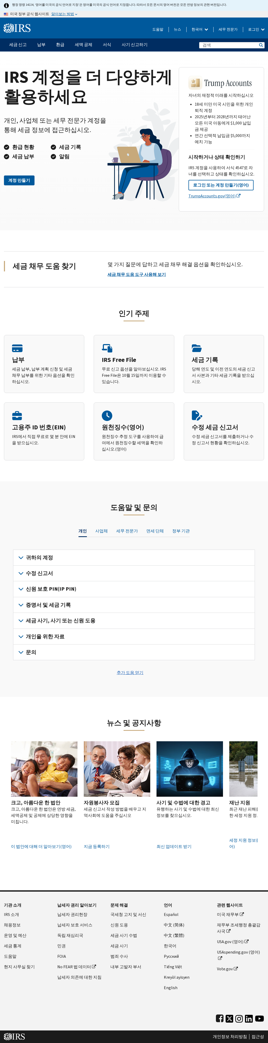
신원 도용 (119, 925)
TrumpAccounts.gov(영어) (212, 196)
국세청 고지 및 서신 (128, 914)
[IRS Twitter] (229, 1017)
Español (171, 914)
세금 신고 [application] (18, 44)
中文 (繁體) (174, 935)
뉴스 (177, 29)
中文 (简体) (174, 925)
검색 (260, 45)
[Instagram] (239, 1017)
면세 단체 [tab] (155, 531)
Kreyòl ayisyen (176, 977)
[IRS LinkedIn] (249, 1017)
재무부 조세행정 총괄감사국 (238, 928)
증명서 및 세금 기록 (48, 604)
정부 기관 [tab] (181, 531)
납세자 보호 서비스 (74, 925)
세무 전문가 (228, 29)
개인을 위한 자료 (45, 636)
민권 (61, 946)
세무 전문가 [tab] (127, 531)
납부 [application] (41, 44)
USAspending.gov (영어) (238, 952)
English (170, 987)
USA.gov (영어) (230, 941)
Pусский (171, 956)
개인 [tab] (83, 531)
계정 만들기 (19, 180)
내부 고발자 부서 (125, 967)
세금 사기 (119, 946)
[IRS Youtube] (259, 1017)
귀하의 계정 (39, 557)
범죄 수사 (119, 956)
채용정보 (12, 925)
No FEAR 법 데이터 (74, 967)
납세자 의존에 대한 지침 (79, 977)
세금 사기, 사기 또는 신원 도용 (61, 620)
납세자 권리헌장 (72, 914)
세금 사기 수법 (123, 935)
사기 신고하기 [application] (135, 44)
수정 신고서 (39, 573)
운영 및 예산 (15, 935)
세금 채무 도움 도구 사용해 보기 (137, 274)
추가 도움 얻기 (130, 672)
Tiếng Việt (173, 967)
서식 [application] (107, 44)
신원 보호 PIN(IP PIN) (51, 588)
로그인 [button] (254, 29)
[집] (17, 26)
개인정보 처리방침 (230, 1036)
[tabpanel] (134, 605)
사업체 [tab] (101, 531)
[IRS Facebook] (220, 1017)
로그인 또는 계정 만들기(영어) (221, 185)
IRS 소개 (11, 914)
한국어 (197, 29)
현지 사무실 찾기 (19, 967)
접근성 (258, 1036)
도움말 (157, 29)
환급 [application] (60, 44)
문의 (31, 652)
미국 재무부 (228, 914)
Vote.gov (225, 969)
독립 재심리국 (70, 935)
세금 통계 (12, 946)
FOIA (61, 956)
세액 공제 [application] (83, 44)
